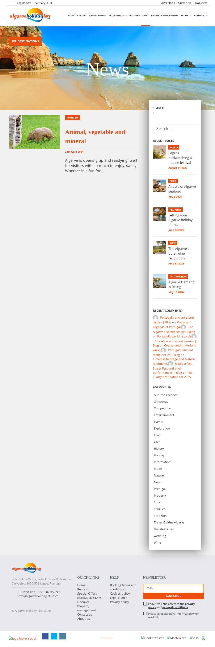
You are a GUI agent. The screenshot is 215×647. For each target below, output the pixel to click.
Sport (157, 502)
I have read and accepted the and (171, 605)
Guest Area (184, 3)
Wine (157, 542)
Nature (159, 475)
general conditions (175, 607)
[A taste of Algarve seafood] (159, 185)
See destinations (25, 41)
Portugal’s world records (174, 336)
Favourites (201, 3)
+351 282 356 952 (49, 592)
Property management (164, 15)
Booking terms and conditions (123, 587)
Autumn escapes (165, 395)
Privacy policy (119, 602)
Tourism (159, 509)
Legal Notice (118, 598)
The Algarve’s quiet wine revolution (178, 253)
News (145, 15)
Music (158, 469)
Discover (134, 15)
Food (157, 435)
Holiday (159, 455)
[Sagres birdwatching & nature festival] (159, 152)
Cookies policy (120, 593)
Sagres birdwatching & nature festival (180, 158)
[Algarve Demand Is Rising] (159, 281)
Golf (157, 442)
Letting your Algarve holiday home (180, 220)
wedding (160, 536)
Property (160, 495)
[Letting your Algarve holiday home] (159, 214)
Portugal (160, 489)
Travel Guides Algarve (169, 522)
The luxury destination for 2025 (173, 375)
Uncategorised (164, 529)
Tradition (160, 516)
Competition (162, 408)
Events (158, 422)
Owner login (168, 3)
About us (186, 15)
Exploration (162, 428)
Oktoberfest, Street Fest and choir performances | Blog (172, 368)
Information (162, 462)
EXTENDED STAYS (118, 15)
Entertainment (164, 415)
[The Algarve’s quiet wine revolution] (159, 247)
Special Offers (97, 15)
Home (71, 15)
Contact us (201, 15)
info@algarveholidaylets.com (38, 596)
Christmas (161, 402)
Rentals (82, 15)
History (159, 448)
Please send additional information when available (173, 615)
